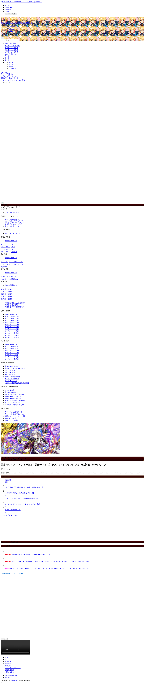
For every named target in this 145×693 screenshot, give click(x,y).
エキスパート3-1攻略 (12, 320)
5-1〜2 (13, 247)
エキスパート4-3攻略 (12, 331)
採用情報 (8, 663)
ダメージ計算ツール (12, 226)
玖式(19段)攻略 (10, 372)
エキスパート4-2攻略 (12, 329)
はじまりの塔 (9, 390)
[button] (74, 33)
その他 (11, 62)
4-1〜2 (8, 247)
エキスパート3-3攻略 (12, 325)
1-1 (2, 244)
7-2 (2, 252)
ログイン (8, 11)
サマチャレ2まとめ (11, 52)
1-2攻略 (9, 289)
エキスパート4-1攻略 (12, 327)
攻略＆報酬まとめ (11, 241)
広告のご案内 (9, 670)
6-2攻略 (9, 299)
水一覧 (7, 58)
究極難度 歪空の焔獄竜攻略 (14, 307)
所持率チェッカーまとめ (13, 224)
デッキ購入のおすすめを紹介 (15, 405)
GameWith (13, 680)
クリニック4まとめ (11, 48)
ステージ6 (19, 264)
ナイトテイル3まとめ (12, 46)
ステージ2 (12, 262)
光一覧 (11, 64)
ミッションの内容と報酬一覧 (15, 400)
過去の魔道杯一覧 (11, 381)
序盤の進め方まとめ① (13, 396)
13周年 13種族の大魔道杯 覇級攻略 (17, 383)
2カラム (8, 14)
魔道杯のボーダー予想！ (13, 376)
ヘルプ (7, 659)
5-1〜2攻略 (5, 277)
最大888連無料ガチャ (12, 392)
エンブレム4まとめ (11, 50)
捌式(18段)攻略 (10, 374)
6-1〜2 (3, 249)
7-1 (12, 249)
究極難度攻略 (14, 279)
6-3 (7, 249)
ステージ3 (19, 262)
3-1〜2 (3, 247)
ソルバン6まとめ (11, 54)
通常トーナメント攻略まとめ (15, 368)
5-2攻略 (9, 296)
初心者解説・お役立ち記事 (14, 394)
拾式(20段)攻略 (10, 370)
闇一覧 (11, 66)
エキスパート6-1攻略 (12, 337)
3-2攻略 (3, 294)
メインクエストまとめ (13, 233)
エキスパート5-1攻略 (12, 333)
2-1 (12, 244)
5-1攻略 (3, 296)
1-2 (7, 244)
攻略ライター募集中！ (13, 420)
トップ (7, 657)
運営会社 (8, 661)
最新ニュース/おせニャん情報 (15, 416)
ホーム (7, 5)
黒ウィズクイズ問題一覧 (13, 412)
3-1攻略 (9, 291)
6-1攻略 (3, 299)
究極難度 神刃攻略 (11, 305)
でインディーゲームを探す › (13, 573)
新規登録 (8, 9)
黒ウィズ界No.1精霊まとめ (14, 414)
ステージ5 (12, 264)
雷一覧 (7, 60)
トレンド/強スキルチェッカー (15, 222)
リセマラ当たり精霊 (12, 212)
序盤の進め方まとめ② (13, 398)
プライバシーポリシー (13, 668)
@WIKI (7, 677)
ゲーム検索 (9, 7)
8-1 (7, 252)
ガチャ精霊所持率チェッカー (15, 220)
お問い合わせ (9, 672)
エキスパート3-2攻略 (12, 323)
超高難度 (4, 267)
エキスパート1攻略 (11, 346)
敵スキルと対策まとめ (13, 402)
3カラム (14, 14)
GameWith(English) (11, 675)
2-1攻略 (3, 291)
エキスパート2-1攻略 (12, 318)
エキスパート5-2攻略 (12, 335)
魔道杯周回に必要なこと (13, 366)
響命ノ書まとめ (10, 44)
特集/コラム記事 (10, 418)
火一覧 (7, 56)
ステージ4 (4, 264)
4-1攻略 (9, 294)
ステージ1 (4, 262)
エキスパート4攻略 (11, 355)
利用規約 (8, 666)
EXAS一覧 (12, 68)
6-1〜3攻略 (13, 277)
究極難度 (14, 252)
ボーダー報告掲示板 (12, 379)
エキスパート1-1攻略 (12, 316)
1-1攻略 (3, 289)
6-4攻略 (3, 279)
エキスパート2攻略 (11, 348)
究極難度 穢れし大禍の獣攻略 (15, 303)
